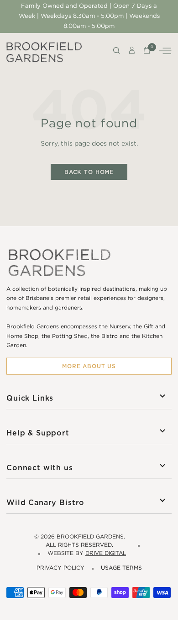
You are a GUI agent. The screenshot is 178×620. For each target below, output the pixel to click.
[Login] (132, 52)
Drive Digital (105, 553)
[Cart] (147, 52)
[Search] (116, 52)
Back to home (89, 172)
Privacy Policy (60, 568)
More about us (89, 366)
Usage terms (121, 568)
